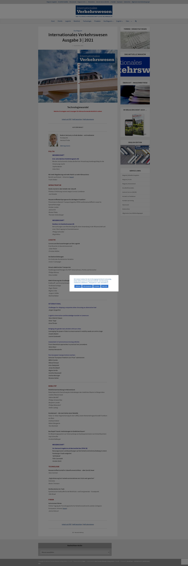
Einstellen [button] (96, 286)
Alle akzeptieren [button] (87, 286)
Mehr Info (104, 286)
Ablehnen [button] (78, 286)
